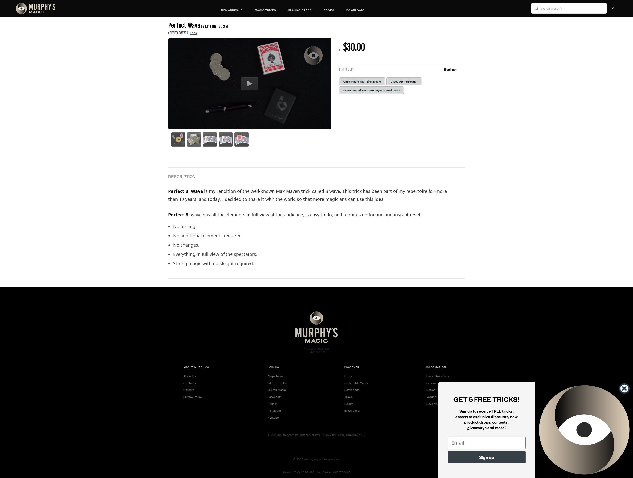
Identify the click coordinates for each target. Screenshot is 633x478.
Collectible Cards (356, 383)
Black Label (352, 410)
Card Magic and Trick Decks (362, 81)
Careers (188, 389)
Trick (193, 32)
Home (348, 376)
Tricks (348, 396)
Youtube (273, 417)
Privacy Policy (192, 396)
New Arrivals (231, 10)
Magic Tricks (265, 10)
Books (329, 10)
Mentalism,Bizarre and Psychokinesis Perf (371, 90)
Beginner (450, 69)
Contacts (189, 383)
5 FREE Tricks (277, 383)
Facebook (274, 396)
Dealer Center (435, 389)
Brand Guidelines (437, 376)
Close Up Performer (404, 81)
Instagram (274, 410)
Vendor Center (435, 396)
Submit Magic (277, 389)
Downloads (355, 10)
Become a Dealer (437, 383)
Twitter (272, 403)
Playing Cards (299, 10)
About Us (189, 376)
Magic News (276, 376)
